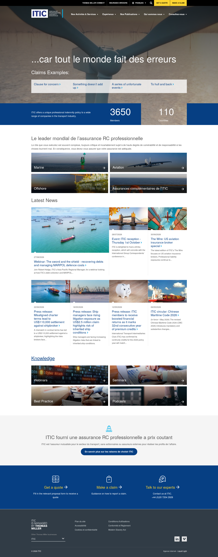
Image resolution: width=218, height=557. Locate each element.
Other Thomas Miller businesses (44, 534)
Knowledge (43, 357)
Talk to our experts (160, 487)
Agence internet (169, 551)
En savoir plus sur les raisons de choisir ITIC (109, 451)
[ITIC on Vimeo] (184, 538)
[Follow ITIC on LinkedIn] (177, 538)
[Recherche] (151, 3)
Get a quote (53, 487)
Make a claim (107, 487)
